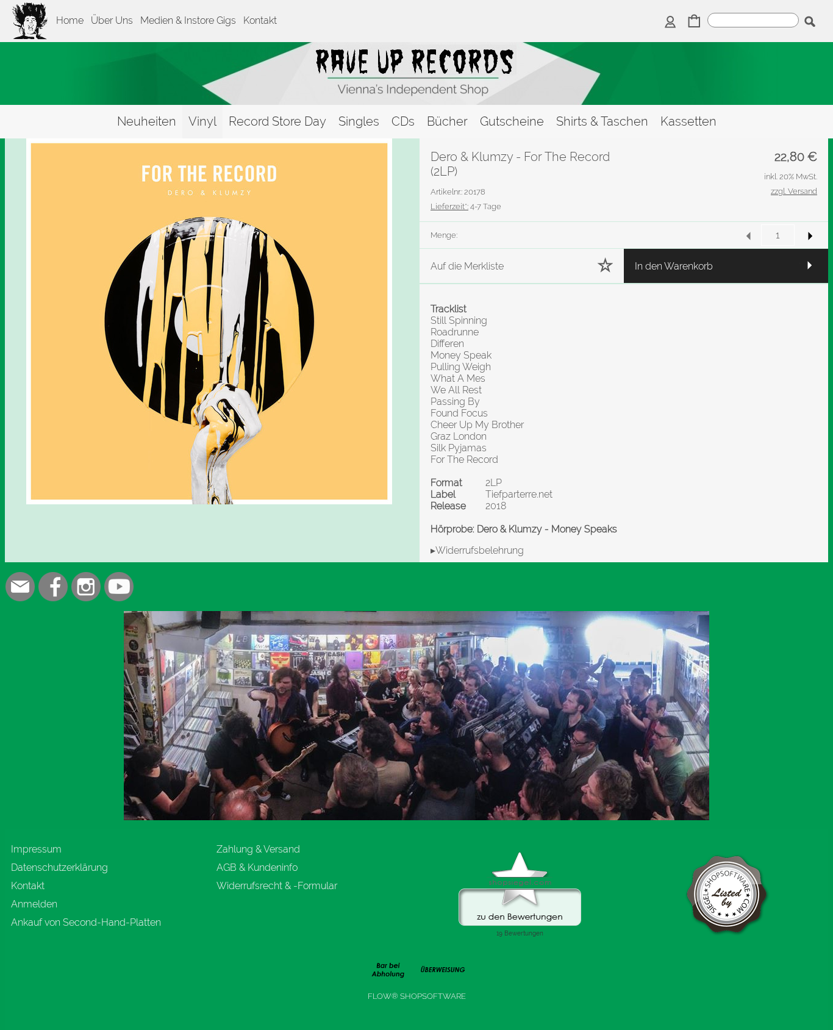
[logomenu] (30, 10)
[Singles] (358, 121)
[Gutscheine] (512, 121)
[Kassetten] (688, 121)
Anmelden (34, 904)
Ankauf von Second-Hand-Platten (86, 922)
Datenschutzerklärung (59, 867)
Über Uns (112, 21)
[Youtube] (119, 586)
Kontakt (260, 21)
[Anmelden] (670, 22)
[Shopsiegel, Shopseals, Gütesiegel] (519, 855)
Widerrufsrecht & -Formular (276, 886)
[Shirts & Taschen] (602, 121)
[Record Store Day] (277, 121)
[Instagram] (86, 586)
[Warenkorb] (694, 22)
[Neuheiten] (146, 121)
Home (70, 21)
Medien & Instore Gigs (188, 21)
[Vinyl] (202, 121)
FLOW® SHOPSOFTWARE (417, 996)
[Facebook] (53, 586)
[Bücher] (447, 121)
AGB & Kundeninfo (257, 867)
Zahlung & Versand (258, 849)
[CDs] (403, 121)
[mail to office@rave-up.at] (20, 586)
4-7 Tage (466, 206)
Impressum (36, 849)
